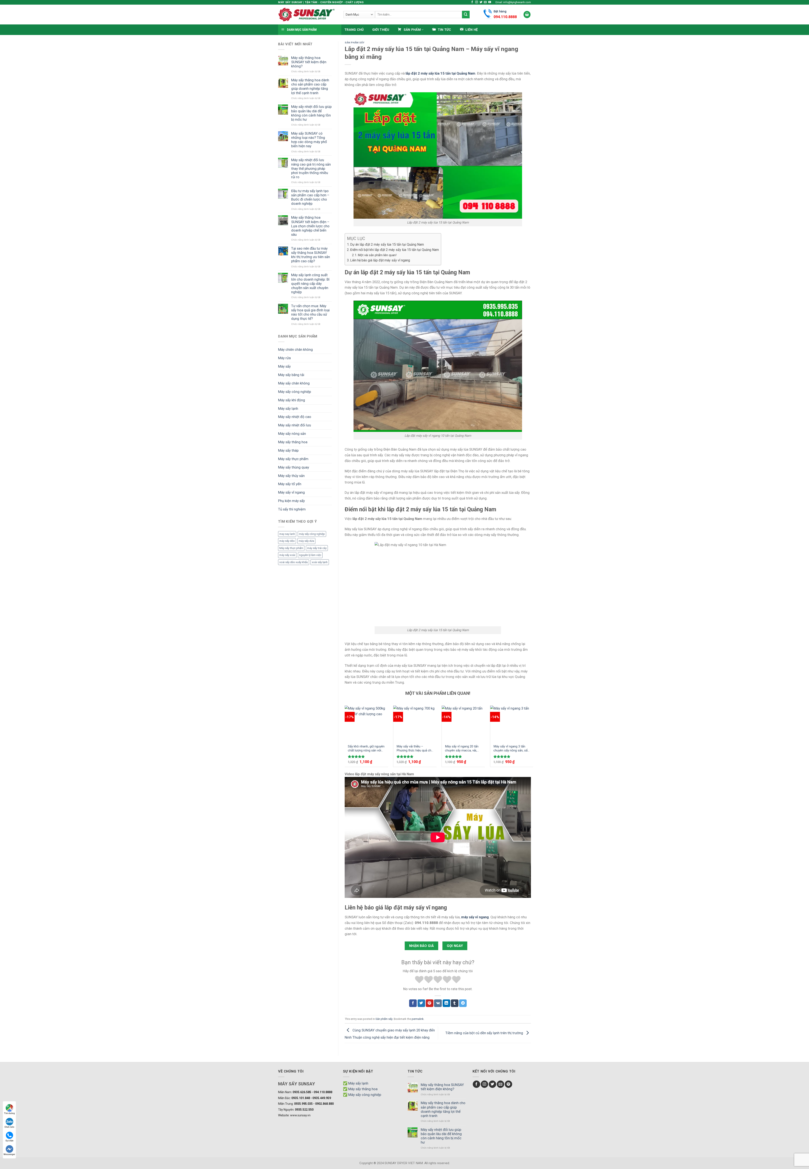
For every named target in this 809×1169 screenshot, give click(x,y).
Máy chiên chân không (295, 349)
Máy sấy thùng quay (293, 467)
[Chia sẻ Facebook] (413, 1003)
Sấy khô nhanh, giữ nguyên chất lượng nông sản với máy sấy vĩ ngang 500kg (366, 749)
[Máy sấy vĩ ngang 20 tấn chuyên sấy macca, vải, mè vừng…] (463, 723)
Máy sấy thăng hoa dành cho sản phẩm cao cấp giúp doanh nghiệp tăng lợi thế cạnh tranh (310, 86)
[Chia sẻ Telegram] (463, 1003)
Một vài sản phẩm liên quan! (377, 255)
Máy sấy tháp (288, 450)
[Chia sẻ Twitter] (421, 1003)
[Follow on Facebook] (472, 2)
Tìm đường (9, 1113)
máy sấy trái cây (317, 548)
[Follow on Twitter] (481, 2)
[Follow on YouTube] (489, 2)
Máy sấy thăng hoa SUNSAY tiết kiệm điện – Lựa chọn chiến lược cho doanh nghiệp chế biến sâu (310, 226)
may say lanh (287, 534)
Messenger (9, 1154)
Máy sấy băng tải (291, 375)
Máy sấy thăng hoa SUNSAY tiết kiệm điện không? (308, 62)
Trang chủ (354, 30)
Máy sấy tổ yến (289, 484)
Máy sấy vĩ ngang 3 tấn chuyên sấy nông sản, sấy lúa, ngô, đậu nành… (511, 749)
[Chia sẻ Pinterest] (429, 1003)
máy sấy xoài (287, 555)
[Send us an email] (485, 2)
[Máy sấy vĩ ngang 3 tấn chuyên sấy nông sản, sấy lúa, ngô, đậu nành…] (511, 723)
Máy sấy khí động (291, 400)
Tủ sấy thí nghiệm (292, 509)
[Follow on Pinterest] (508, 1084)
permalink (418, 1018)
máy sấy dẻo (287, 540)
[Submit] (466, 14)
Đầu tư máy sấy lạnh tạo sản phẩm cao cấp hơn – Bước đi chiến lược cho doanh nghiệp (310, 197)
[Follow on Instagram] (476, 2)
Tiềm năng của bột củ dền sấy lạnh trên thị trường (484, 1033)
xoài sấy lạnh (320, 562)
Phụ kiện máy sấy (291, 501)
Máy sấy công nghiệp (294, 392)
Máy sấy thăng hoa (292, 442)
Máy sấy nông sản (292, 433)
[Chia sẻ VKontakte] (438, 1003)
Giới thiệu (380, 30)
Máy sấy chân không (294, 383)
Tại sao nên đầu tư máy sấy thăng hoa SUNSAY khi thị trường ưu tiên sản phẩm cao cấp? (310, 254)
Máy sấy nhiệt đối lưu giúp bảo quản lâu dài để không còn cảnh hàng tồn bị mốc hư (311, 112)
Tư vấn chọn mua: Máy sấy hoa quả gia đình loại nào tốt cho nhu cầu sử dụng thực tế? (310, 312)
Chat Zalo (9, 1127)
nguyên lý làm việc (310, 555)
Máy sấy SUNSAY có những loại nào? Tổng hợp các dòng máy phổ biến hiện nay (309, 139)
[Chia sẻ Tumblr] (454, 1003)
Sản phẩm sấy (354, 42)
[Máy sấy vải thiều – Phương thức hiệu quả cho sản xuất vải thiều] (415, 723)
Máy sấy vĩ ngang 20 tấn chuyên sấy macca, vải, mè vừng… (461, 749)
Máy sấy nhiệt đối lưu (294, 425)
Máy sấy (284, 366)
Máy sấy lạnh (288, 408)
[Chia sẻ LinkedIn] (446, 1003)
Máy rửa (284, 358)
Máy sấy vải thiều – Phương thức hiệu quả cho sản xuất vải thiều (414, 749)
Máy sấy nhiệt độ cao (294, 417)
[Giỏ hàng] (527, 14)
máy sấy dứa (306, 540)
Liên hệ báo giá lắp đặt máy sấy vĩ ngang (380, 260)
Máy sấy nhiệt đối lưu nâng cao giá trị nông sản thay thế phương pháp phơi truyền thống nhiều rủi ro (311, 168)
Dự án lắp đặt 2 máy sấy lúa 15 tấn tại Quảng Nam (387, 244)
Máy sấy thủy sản (291, 476)
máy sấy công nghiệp (312, 534)
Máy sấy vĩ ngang (291, 492)
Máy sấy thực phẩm (293, 459)
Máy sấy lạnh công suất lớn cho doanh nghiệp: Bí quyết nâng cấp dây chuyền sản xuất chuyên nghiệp (310, 283)
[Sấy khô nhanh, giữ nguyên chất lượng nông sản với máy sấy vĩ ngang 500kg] (366, 723)
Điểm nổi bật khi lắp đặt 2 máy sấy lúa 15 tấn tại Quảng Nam (394, 250)
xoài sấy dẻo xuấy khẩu (293, 562)
